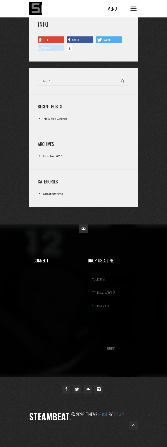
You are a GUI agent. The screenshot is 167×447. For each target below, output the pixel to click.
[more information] (69, 48)
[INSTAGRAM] (98, 389)
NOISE (103, 414)
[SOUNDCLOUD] (88, 389)
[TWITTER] (77, 389)
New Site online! (55, 118)
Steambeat (55, 7)
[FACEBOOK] (66, 389)
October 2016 (52, 156)
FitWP (118, 414)
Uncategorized (53, 193)
